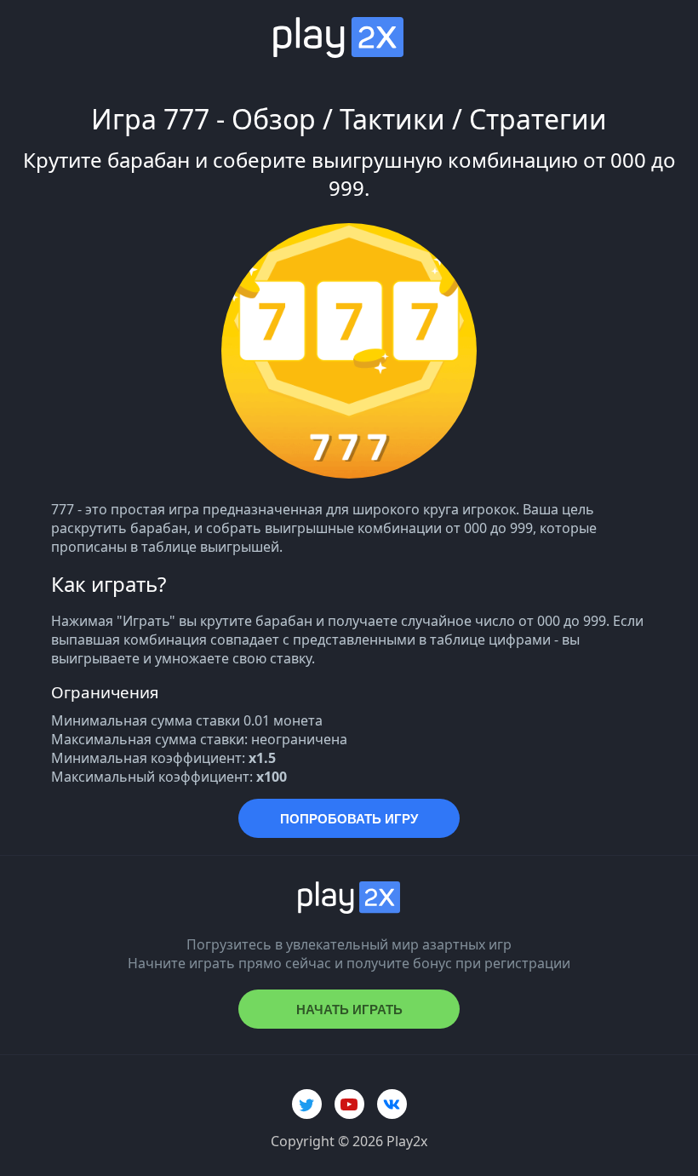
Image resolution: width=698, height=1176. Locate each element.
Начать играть (349, 1009)
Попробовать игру (349, 819)
